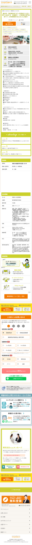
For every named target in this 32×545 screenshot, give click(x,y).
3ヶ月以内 (23, 345)
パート (8, 364)
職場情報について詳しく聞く (16, 296)
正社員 (8, 359)
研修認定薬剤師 (24, 333)
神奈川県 (24, 6)
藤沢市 (29, 6)
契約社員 (23, 359)
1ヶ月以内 (8, 345)
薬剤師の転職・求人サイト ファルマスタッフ (10, 6)
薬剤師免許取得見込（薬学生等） (16, 337)
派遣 (23, 364)
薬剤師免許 (9, 333)
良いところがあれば (24, 350)
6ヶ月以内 (8, 350)
